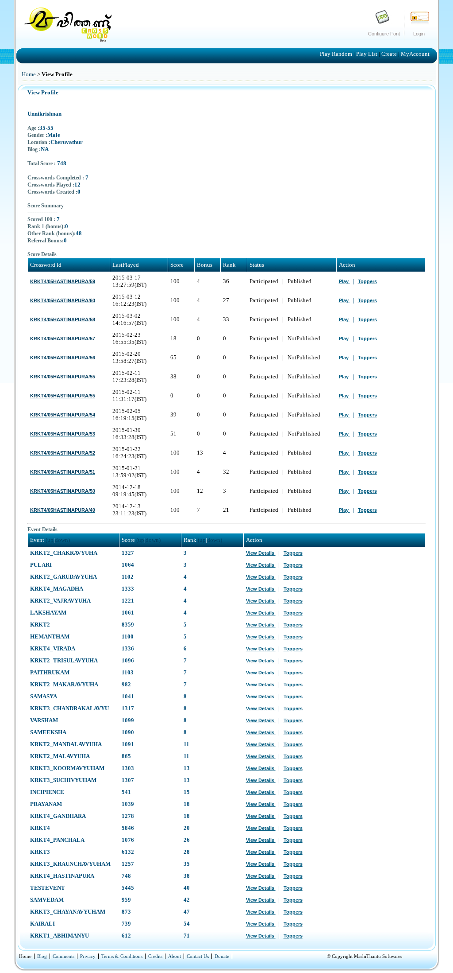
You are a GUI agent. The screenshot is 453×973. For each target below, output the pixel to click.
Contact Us (198, 956)
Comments (63, 956)
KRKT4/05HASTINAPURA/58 (62, 319)
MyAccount (415, 54)
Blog (42, 956)
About (174, 956)
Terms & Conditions (121, 956)
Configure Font (384, 33)
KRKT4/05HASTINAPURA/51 (62, 472)
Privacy (88, 956)
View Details (261, 553)
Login (419, 33)
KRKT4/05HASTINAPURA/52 (62, 452)
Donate (222, 956)
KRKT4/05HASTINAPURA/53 (62, 433)
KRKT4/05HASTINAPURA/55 (62, 376)
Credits (155, 956)
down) (62, 540)
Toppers (367, 281)
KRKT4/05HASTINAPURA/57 (62, 338)
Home (29, 74)
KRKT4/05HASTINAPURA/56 (62, 357)
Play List (367, 54)
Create (389, 54)
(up (50, 540)
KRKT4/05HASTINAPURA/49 (62, 510)
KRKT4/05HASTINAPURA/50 (62, 491)
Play (344, 281)
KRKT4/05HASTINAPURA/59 (62, 281)
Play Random (336, 54)
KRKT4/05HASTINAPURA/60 (62, 300)
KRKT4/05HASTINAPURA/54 (62, 414)
